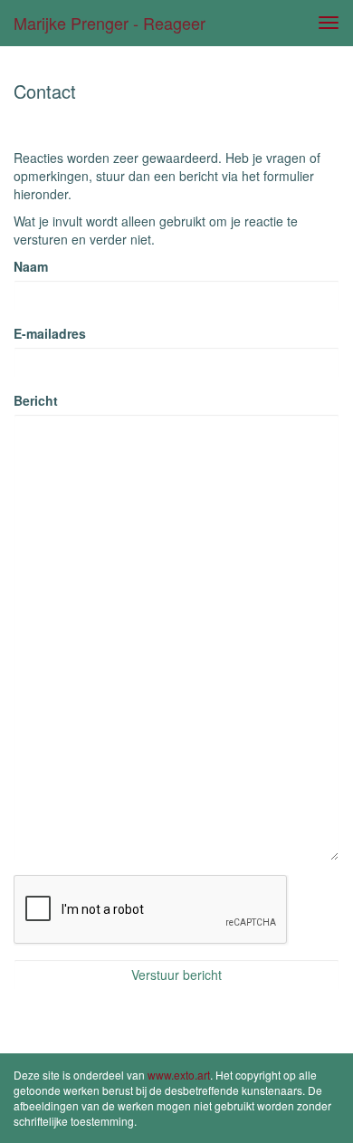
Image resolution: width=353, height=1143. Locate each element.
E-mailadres (50, 333)
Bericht (36, 400)
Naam (31, 266)
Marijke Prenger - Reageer (109, 22)
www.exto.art (179, 1074)
